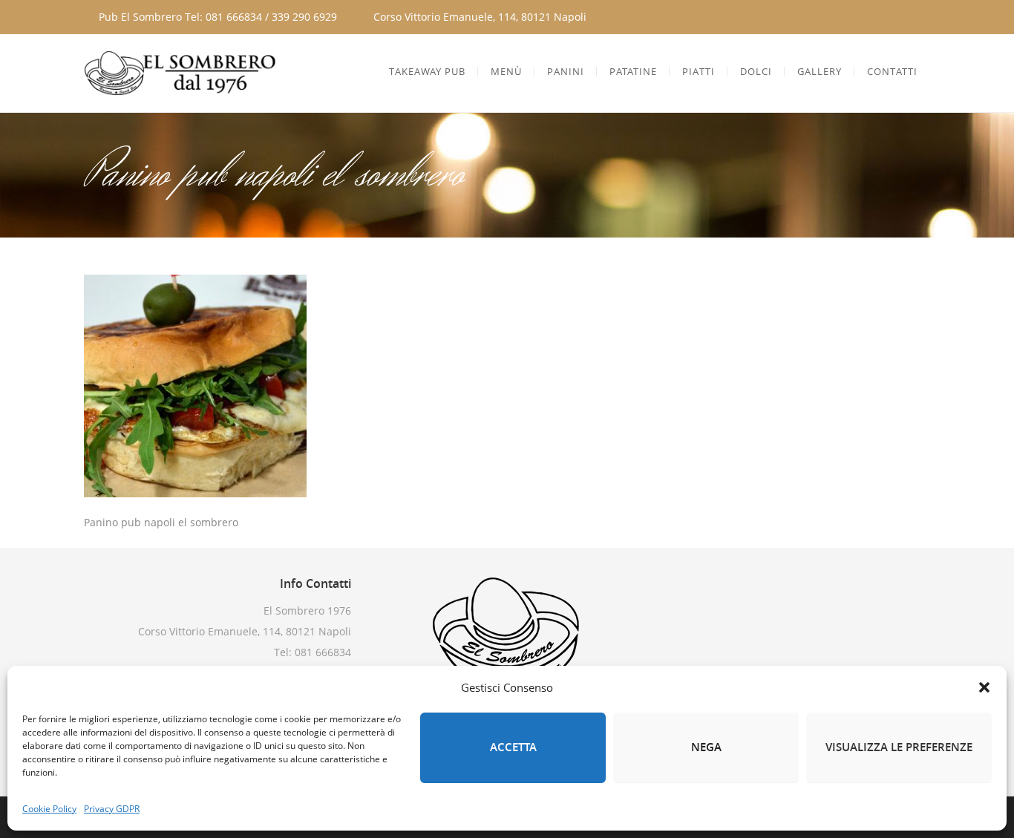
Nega (706, 747)
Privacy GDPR (112, 808)
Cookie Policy (49, 808)
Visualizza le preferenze (898, 747)
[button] (984, 687)
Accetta (513, 747)
